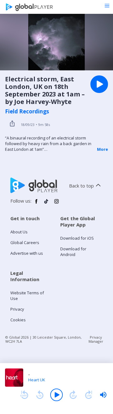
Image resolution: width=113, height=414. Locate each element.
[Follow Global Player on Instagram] (56, 203)
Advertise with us (26, 253)
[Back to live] (89, 395)
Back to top (81, 185)
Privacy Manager (96, 339)
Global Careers (24, 242)
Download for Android (73, 251)
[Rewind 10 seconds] (40, 395)
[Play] (56, 395)
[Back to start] (24, 395)
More (102, 149)
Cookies (18, 320)
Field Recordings (27, 111)
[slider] (103, 395)
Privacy (17, 309)
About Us (19, 232)
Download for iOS (77, 238)
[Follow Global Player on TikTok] (46, 203)
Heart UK (36, 380)
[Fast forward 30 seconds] (73, 395)
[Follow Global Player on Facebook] (36, 203)
